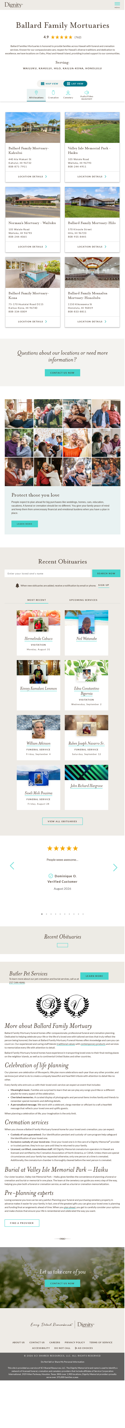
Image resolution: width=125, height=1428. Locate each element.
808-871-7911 (18, 166)
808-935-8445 (77, 236)
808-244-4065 (18, 236)
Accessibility (41, 1348)
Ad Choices (85, 1348)
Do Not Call (62, 1348)
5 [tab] (60, 914)
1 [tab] (41, 914)
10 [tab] (83, 914)
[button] (116, 5)
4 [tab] (55, 914)
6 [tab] (64, 914)
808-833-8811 (77, 311)
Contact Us (37, 1342)
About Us (18, 1342)
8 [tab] (73, 914)
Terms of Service (100, 1342)
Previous (11, 871)
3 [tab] (51, 914)
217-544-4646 (17, 982)
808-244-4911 (77, 166)
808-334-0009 (18, 311)
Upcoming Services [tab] (83, 600)
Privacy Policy (75, 1342)
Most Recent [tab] (36, 600)
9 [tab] (78, 914)
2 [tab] (46, 914)
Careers (54, 1342)
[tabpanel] (62, 874)
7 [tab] (69, 914)
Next (112, 865)
